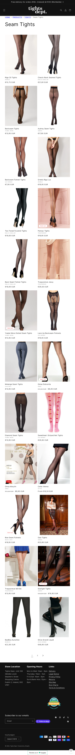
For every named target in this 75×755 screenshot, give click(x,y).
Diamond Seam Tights (14, 435)
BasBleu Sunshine (12, 640)
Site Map (52, 682)
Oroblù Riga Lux (44, 180)
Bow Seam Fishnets (13, 538)
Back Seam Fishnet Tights (15, 282)
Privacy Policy (54, 677)
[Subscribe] (32, 721)
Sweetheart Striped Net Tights (50, 435)
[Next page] (43, 655)
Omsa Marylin (10, 486)
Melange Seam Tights (14, 384)
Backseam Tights (12, 129)
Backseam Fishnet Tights (15, 180)
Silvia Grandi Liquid (46, 640)
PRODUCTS (17, 17)
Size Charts (53, 685)
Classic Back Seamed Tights (49, 77)
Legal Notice (54, 674)
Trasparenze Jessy (45, 282)
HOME (7, 17)
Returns (52, 679)
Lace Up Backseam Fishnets (49, 333)
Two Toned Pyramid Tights (16, 231)
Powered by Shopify (24, 746)
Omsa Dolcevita (44, 384)
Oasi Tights (42, 538)
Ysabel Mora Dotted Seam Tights (18, 333)
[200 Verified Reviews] (54, 710)
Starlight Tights (44, 589)
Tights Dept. (13, 746)
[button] (4, 10)
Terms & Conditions (57, 688)
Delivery (52, 671)
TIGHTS (27, 17)
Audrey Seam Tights (46, 129)
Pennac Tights (44, 231)
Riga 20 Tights (11, 77)
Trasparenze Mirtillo (13, 589)
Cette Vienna (43, 486)
